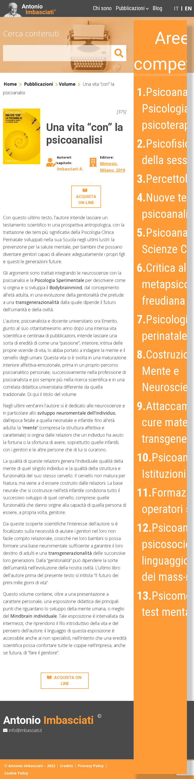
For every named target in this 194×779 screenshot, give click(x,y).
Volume (67, 84)
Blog (157, 8)
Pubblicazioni (130, 8)
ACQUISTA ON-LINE (86, 199)
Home (10, 84)
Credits (66, 765)
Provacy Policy (91, 765)
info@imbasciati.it (25, 730)
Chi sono (102, 8)
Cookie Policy (16, 773)
